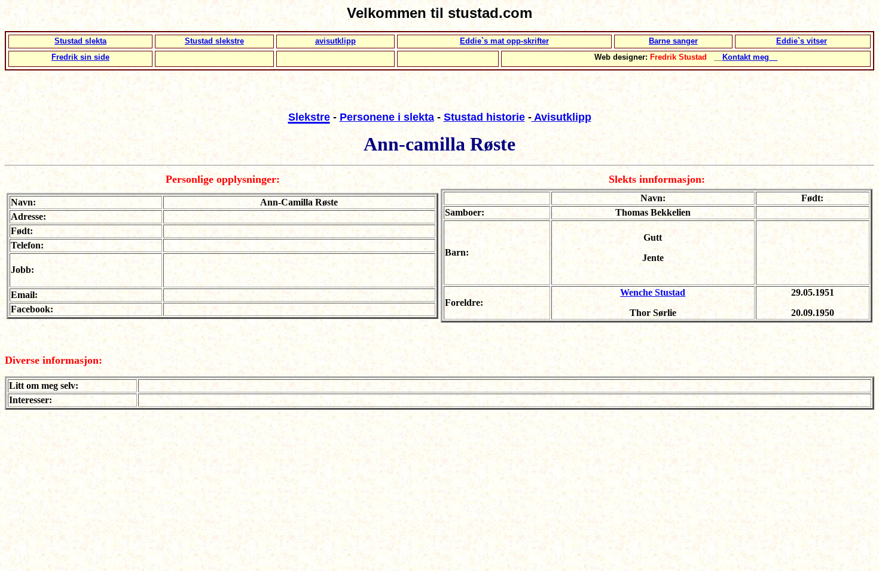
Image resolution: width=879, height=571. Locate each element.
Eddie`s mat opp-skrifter (504, 40)
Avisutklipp (561, 117)
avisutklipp (335, 40)
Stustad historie (484, 117)
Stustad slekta (80, 40)
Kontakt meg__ (749, 57)
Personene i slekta (387, 117)
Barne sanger (673, 40)
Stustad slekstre (214, 40)
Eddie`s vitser (801, 40)
